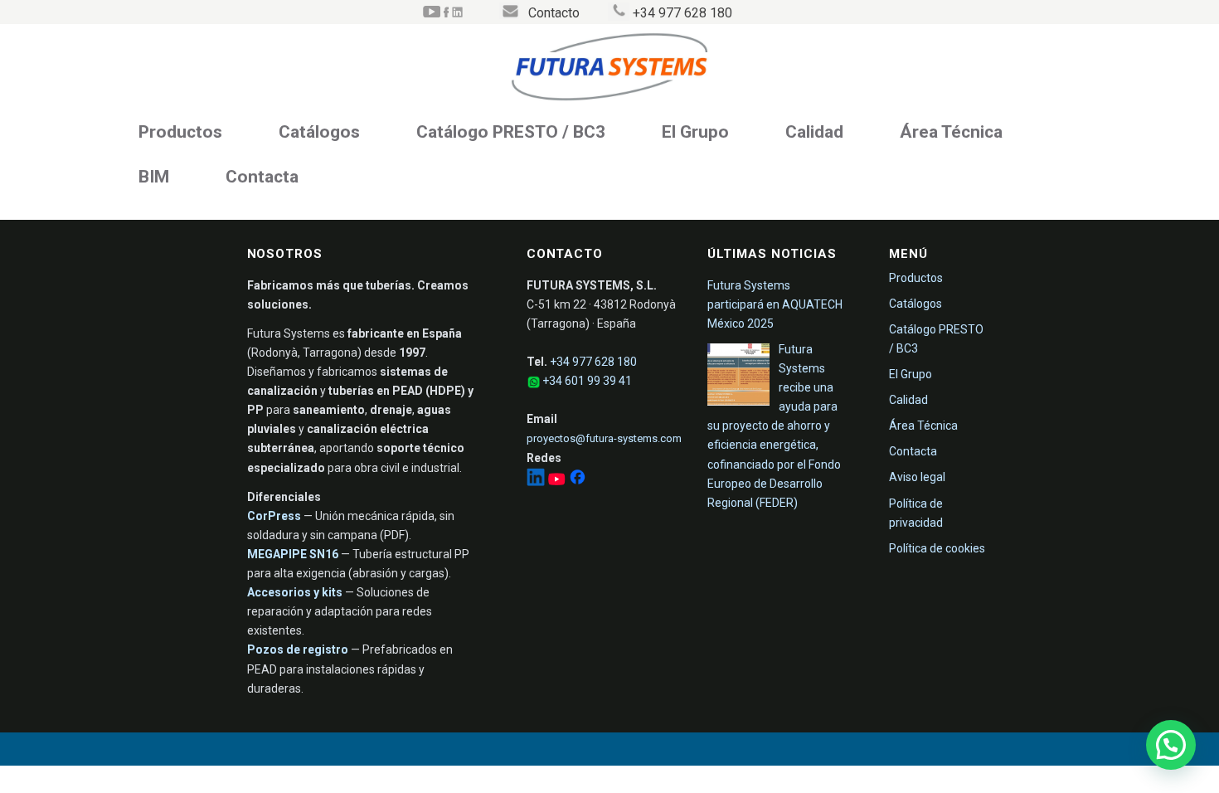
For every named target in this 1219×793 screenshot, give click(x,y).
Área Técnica (951, 132)
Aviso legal (917, 477)
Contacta (262, 177)
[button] (1171, 745)
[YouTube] (557, 482)
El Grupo (695, 132)
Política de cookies (937, 548)
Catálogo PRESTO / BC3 (510, 132)
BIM (153, 177)
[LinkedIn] (537, 482)
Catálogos (319, 132)
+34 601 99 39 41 (587, 380)
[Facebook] (577, 482)
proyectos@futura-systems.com (604, 438)
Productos (180, 132)
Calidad (814, 132)
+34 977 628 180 (593, 361)
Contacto (554, 13)
